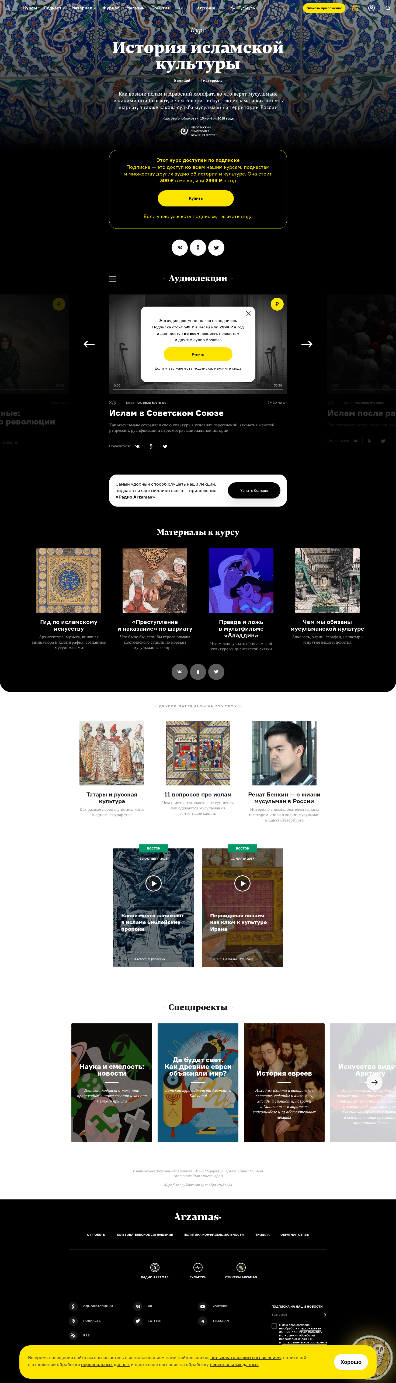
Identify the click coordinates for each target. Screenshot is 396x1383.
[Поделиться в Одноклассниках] (198, 248)
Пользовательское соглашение (144, 1235)
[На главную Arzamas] (8, 8)
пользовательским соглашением (245, 1357)
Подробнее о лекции (153, 907)
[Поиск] (388, 8)
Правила (262, 1235)
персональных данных (105, 1364)
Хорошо (351, 1362)
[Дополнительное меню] (179, 8)
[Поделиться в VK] (180, 248)
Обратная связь (294, 1235)
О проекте (96, 1235)
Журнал (111, 7)
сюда (247, 216)
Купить (196, 198)
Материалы (83, 7)
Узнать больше (254, 490)
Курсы (30, 7)
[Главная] (198, 1216)
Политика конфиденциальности (214, 1235)
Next (306, 344)
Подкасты (54, 7)
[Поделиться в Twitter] (216, 248)
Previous (89, 344)
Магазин (135, 7)
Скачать (324, 8)
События (160, 7)
